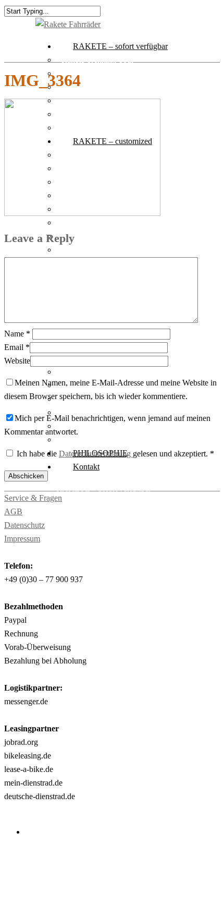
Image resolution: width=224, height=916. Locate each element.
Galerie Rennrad (104, 854)
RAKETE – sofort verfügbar (120, 46)
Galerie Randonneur (110, 827)
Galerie (68, 746)
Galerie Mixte (99, 773)
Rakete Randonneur (110, 624)
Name (17, 333)
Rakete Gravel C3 (91, 86)
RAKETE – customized (95, 583)
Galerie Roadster (89, 439)
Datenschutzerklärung (96, 453)
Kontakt (86, 466)
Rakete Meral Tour (92, 73)
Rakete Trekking (104, 569)
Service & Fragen (33, 497)
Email (17, 347)
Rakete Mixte (83, 236)
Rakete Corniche (104, 705)
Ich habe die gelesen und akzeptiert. (115, 453)
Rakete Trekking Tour (97, 59)
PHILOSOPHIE (83, 895)
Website (17, 360)
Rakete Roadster (104, 610)
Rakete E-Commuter (95, 222)
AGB (13, 511)
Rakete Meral (99, 597)
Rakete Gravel (101, 542)
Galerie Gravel (101, 841)
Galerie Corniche (89, 371)
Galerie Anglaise (104, 800)
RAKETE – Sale (84, 732)
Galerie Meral (84, 425)
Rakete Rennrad (103, 719)
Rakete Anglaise (88, 249)
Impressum (22, 538)
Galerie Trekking (105, 786)
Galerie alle (96, 759)
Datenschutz (24, 525)
